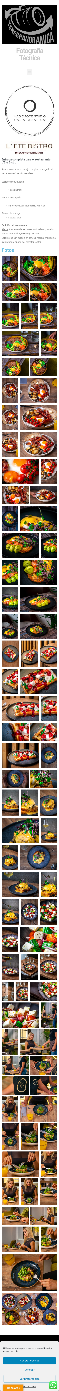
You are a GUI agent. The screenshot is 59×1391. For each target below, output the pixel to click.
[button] (29, 72)
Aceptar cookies (29, 1360)
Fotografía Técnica (29, 54)
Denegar (29, 1369)
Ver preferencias (29, 1378)
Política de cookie (28, 1386)
